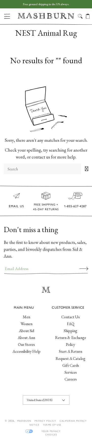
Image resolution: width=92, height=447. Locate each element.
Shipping (70, 330)
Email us (16, 206)
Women (26, 323)
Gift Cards (70, 365)
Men (26, 316)
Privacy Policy (45, 420)
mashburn (24, 420)
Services (71, 372)
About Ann (26, 337)
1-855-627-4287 (75, 206)
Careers (71, 379)
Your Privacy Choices (51, 431)
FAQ (70, 323)
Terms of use (52, 424)
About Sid (26, 330)
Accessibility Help (26, 351)
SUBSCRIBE (83, 268)
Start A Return (70, 351)
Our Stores (26, 344)
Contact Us (70, 316)
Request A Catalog (70, 358)
